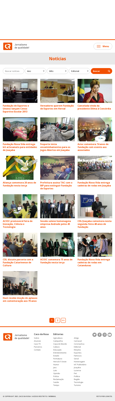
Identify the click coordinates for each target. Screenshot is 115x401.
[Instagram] (105, 335)
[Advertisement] (57, 19)
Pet (75, 373)
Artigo (76, 338)
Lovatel (108, 396)
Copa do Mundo (60, 344)
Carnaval (78, 341)
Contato (37, 350)
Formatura (57, 359)
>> (63, 320)
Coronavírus (79, 344)
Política (77, 376)
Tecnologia (78, 382)
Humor (56, 364)
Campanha (58, 341)
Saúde (56, 382)
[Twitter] (94, 335)
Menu (106, 46)
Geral (76, 359)
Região (77, 379)
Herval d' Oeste (59, 362)
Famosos (78, 356)
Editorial (77, 347)
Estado (56, 356)
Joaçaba (77, 367)
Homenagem (79, 362)
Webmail (52, 396)
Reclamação (58, 379)
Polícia (56, 376)
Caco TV (37, 344)
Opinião (56, 373)
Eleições (77, 350)
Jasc (55, 367)
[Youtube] (110, 335)
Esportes (77, 353)
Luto (55, 370)
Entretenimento (59, 353)
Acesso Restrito (39, 396)
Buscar (96, 71)
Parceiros (38, 347)
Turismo (77, 385)
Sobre (36, 338)
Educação (57, 350)
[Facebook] (99, 335)
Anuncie (37, 341)
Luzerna (77, 370)
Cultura (56, 347)
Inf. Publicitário (80, 364)
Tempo (56, 385)
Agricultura (57, 338)
